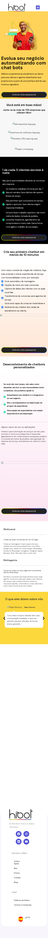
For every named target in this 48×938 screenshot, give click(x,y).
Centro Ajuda (17, 862)
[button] (38, 7)
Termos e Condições (22, 905)
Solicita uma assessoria (24, 94)
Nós (15, 868)
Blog (16, 882)
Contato (17, 878)
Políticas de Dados (22, 900)
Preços (17, 873)
